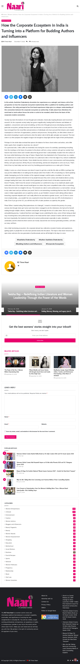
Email (6, 424)
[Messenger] (20, 97)
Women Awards (10, 533)
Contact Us (45, 601)
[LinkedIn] (16, 97)
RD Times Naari (7, 41)
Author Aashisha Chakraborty (51, 240)
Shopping (9, 540)
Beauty (8, 530)
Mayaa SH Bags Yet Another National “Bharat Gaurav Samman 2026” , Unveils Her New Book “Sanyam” (46, 471)
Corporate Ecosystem (55, 244)
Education (9, 543)
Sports (8, 558)
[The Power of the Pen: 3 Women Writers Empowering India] (15, 362)
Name (6, 417)
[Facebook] (6, 97)
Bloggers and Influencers (13, 524)
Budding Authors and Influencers (29, 244)
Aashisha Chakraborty (26, 240)
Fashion (8, 518)
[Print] (30, 97)
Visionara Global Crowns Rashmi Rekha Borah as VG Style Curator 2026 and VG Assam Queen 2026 (45, 454)
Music (7, 574)
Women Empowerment (13, 536)
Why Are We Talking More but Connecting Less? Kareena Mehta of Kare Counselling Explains (43, 480)
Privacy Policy (45, 604)
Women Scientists (11, 580)
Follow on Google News (48, 610)
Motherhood (9, 546)
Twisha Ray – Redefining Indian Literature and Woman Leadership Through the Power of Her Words (40, 295)
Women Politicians (11, 564)
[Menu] (2, 7)
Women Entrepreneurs (13, 509)
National (8, 561)
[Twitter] (11, 97)
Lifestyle (8, 512)
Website (44, 424)
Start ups (8, 577)
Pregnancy (9, 568)
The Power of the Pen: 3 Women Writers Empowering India (13, 371)
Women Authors (12, 14)
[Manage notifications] (75, 659)
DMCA (43, 607)
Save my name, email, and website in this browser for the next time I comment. (30, 431)
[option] (40, 295)
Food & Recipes (10, 555)
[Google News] (77, 660)
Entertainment (10, 515)
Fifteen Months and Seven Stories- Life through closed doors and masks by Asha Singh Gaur (39, 372)
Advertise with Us (46, 598)
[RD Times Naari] (15, 6)
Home (5, 14)
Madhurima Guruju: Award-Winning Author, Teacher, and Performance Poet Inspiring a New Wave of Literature (64, 372)
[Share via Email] (25, 97)
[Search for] (78, 7)
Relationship (9, 571)
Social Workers (10, 549)
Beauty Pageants (11, 527)
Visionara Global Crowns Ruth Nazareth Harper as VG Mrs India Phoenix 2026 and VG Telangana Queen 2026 (70, 626)
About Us (44, 595)
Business (8, 552)
